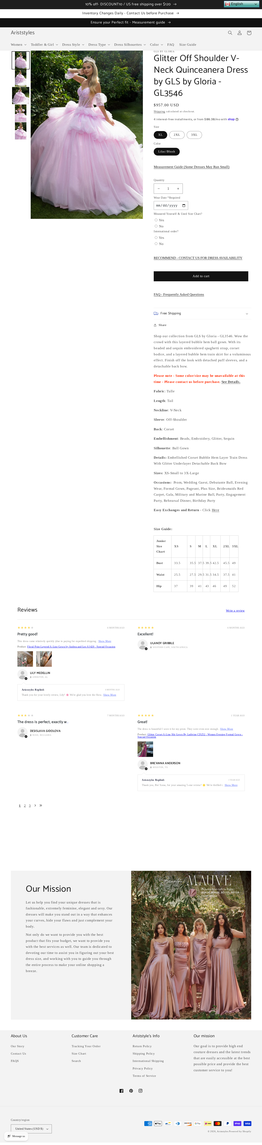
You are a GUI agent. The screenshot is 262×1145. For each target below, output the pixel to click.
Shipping (159, 111)
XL (160, 134)
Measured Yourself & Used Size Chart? (178, 213)
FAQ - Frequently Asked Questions (179, 294)
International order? (166, 231)
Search (76, 1061)
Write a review (235, 610)
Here (215, 510)
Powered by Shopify (240, 1131)
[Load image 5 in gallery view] (20, 131)
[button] (18, 44)
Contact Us (18, 1053)
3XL (194, 134)
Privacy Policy (143, 1068)
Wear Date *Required (167, 197)
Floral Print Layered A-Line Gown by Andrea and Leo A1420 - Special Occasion (71, 646)
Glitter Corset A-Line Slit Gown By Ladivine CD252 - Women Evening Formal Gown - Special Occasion (190, 735)
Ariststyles (222, 1131)
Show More (104, 641)
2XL (177, 134)
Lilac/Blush (166, 151)
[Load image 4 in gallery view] (20, 113)
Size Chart (79, 1053)
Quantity (159, 180)
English (236, 4)
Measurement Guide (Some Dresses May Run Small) (191, 167)
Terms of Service (144, 1075)
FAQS (15, 1061)
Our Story (18, 1046)
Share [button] (162, 325)
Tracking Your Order (86, 1046)
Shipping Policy (144, 1053)
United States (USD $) (29, 1128)
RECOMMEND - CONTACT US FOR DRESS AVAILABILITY (198, 258)
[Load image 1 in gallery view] (20, 60)
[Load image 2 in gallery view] (20, 78)
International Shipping (148, 1061)
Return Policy (142, 1046)
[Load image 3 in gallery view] (20, 95)
